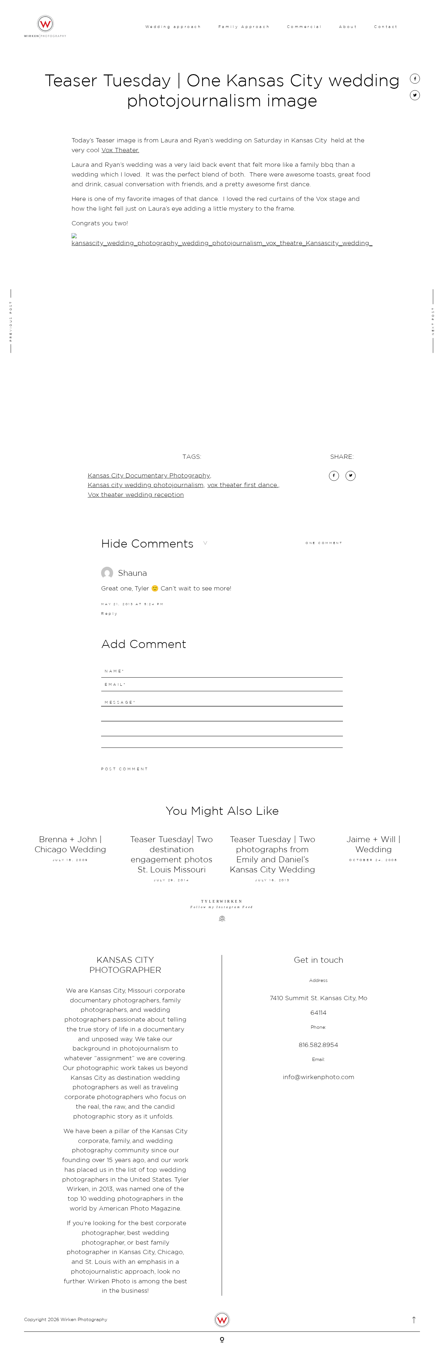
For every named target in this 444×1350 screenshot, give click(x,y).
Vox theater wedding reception (136, 494)
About (348, 27)
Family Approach (244, 27)
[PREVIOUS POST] (46, 321)
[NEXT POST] (397, 321)
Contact (386, 27)
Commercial (304, 27)
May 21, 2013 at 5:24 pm (132, 604)
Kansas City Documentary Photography (149, 475)
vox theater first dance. (242, 485)
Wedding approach (173, 27)
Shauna (132, 572)
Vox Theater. (120, 150)
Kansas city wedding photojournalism (145, 485)
